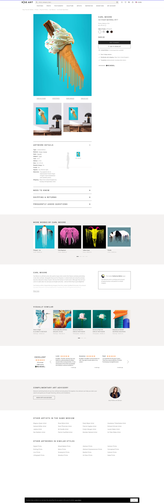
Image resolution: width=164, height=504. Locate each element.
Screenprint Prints (63, 452)
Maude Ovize (58, 331)
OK (134, 500)
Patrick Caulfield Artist (65, 432)
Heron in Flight (37, 329)
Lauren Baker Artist (114, 429)
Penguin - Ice (37, 250)
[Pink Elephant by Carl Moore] (69, 237)
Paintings (40, 5)
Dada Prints (111, 455)
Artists (79, 5)
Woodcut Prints (63, 455)
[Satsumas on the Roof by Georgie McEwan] (122, 319)
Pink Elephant (62, 250)
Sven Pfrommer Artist (65, 426)
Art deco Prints (87, 455)
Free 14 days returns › (106, 54)
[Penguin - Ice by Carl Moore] (44, 237)
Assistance (56, 98)
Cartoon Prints (112, 446)
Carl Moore (52, 9)
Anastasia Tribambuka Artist (117, 423)
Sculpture (70, 5)
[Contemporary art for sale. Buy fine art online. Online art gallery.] (27, 2)
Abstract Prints (87, 446)
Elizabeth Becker (40, 331)
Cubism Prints (112, 452)
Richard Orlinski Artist (115, 426)
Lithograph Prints (38, 455)
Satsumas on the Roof (118, 329)
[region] (89, 362)
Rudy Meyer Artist (88, 423)
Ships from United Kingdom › (121, 57)
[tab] (62, 145)
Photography (58, 5)
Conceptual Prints (113, 449)
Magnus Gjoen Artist (39, 423)
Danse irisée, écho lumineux (60, 329)
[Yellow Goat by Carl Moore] (94, 237)
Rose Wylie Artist (63, 423)
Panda (109, 250)
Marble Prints (87, 452)
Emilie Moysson (79, 331)
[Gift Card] (129, 2)
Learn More (78, 500)
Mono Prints (62, 449)
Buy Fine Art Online (28, 9)
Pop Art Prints (44, 9)
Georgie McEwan (119, 331)
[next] (129, 237)
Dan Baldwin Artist (39, 432)
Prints (49, 5)
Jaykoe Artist (37, 429)
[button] (50, 362)
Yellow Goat (86, 250)
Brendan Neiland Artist (90, 432)
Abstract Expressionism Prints (92, 449)
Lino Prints (36, 452)
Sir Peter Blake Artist (114, 432)
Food (40, 156)
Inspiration (89, 5)
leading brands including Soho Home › (116, 60)
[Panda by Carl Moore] (119, 237)
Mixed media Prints (64, 446)
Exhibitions (100, 5)
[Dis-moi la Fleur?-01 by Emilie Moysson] (82, 319)
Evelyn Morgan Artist (89, 429)
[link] (117, 2)
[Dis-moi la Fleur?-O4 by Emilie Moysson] (102, 319)
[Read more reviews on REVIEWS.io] (40, 367)
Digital (45, 152)
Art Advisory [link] (111, 5)
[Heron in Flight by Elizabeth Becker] (42, 319)
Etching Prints (37, 449)
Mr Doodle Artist (63, 429)
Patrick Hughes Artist (89, 426)
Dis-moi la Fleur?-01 (78, 329)
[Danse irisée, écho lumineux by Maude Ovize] (62, 319)
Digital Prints (37, 446)
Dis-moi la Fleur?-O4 (98, 329)
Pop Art (39, 154)
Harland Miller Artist (39, 426)
